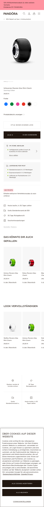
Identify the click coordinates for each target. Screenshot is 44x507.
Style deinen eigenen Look (22, 125)
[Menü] (39, 13)
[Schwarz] (29, 104)
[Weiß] (35, 104)
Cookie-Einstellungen (22, 501)
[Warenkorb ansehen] (34, 13)
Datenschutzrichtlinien (11, 474)
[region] (22, 467)
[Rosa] (17, 104)
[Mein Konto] (29, 13)
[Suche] (24, 13)
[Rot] (23, 104)
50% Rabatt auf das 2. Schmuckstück (18, 19)
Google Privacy (27, 474)
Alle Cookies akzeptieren (22, 483)
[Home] (11, 14)
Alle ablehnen (22, 492)
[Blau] (6, 104)
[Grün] (11, 104)
